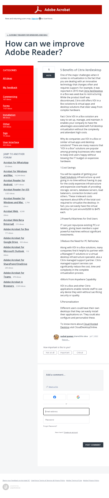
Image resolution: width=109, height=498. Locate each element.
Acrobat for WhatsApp (16, 162)
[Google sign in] (78, 397)
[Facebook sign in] (54, 397)
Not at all (51, 352)
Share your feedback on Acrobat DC (16, 480)
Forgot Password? (50, 426)
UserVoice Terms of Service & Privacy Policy (48, 480)
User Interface (11, 142)
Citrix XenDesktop (93, 91)
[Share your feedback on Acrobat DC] (52, 9)
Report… (65, 339)
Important (66, 352)
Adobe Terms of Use (74, 480)
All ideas (7, 78)
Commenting (10, 96)
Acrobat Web (11, 211)
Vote (48, 75)
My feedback (10, 87)
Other (6, 124)
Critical (82, 352)
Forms (6, 105)
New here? (66, 432)
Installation (9, 114)
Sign (5, 133)
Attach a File (53, 387)
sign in (35, 18)
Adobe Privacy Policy (91, 480)
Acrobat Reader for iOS (16, 189)
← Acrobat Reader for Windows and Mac (27, 35)
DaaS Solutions (68, 177)
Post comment (93, 445)
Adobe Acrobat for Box (16, 229)
